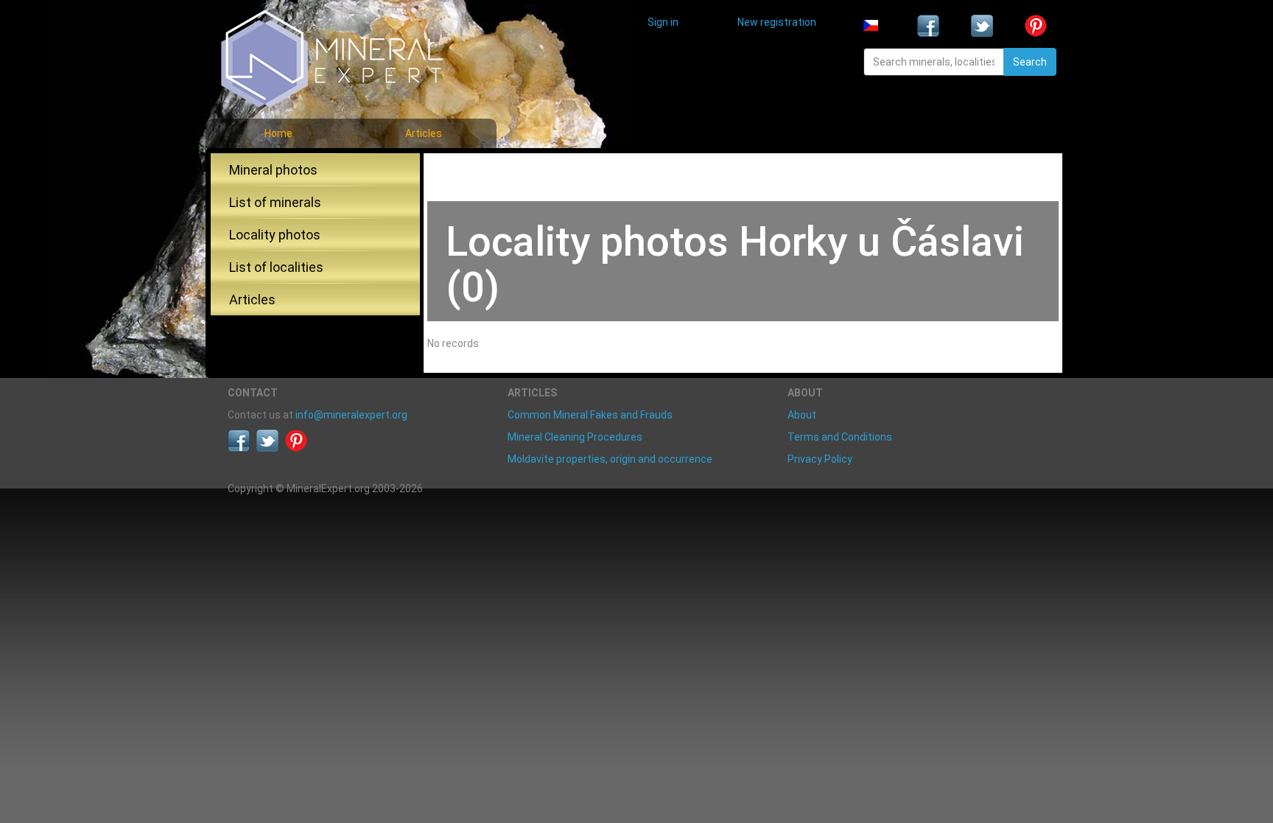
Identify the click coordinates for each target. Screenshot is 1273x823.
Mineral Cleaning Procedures (575, 437)
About (802, 415)
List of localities (276, 267)
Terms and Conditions (840, 437)
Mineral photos (273, 170)
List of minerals (275, 202)
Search (1030, 62)
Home (278, 133)
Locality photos (274, 234)
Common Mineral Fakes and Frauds (590, 415)
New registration (776, 22)
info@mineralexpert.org (351, 415)
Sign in (663, 22)
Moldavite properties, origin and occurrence (610, 459)
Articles (423, 133)
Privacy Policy (820, 459)
